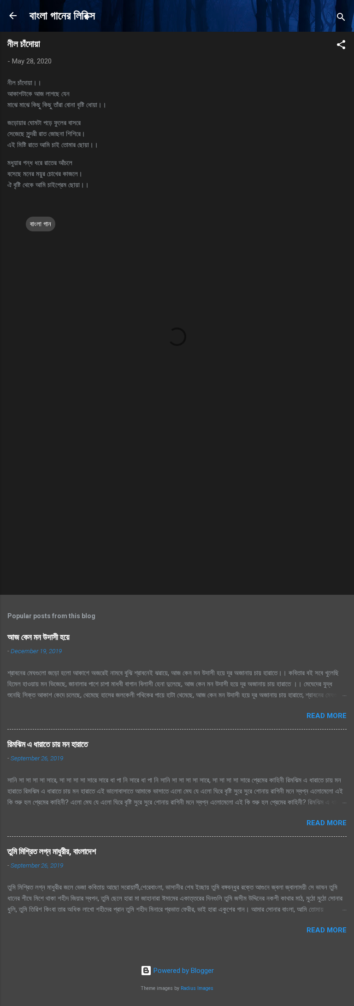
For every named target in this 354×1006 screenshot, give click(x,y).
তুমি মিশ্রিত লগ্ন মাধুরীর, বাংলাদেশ (51, 851)
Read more (327, 716)
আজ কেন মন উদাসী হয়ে (38, 637)
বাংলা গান (40, 224)
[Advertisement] (177, 515)
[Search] (341, 19)
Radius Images (197, 988)
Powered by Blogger (183, 970)
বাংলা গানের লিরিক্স (62, 15)
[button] (341, 46)
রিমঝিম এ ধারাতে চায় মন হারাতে (47, 744)
